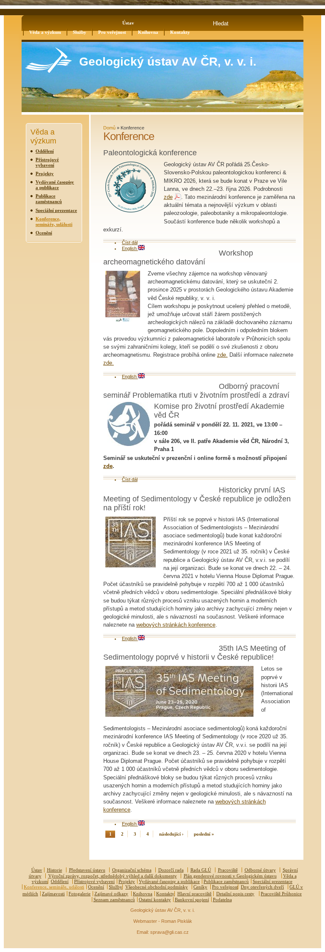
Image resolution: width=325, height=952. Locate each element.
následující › (171, 833)
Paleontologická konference (150, 153)
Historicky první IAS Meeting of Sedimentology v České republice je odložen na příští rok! (197, 499)
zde (168, 197)
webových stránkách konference (175, 625)
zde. (222, 355)
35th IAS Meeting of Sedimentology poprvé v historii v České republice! (194, 652)
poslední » (204, 833)
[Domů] (48, 71)
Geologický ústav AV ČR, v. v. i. (167, 61)
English (130, 248)
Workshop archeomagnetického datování (178, 257)
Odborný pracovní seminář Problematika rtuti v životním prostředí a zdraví (196, 390)
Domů (109, 127)
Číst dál (130, 242)
